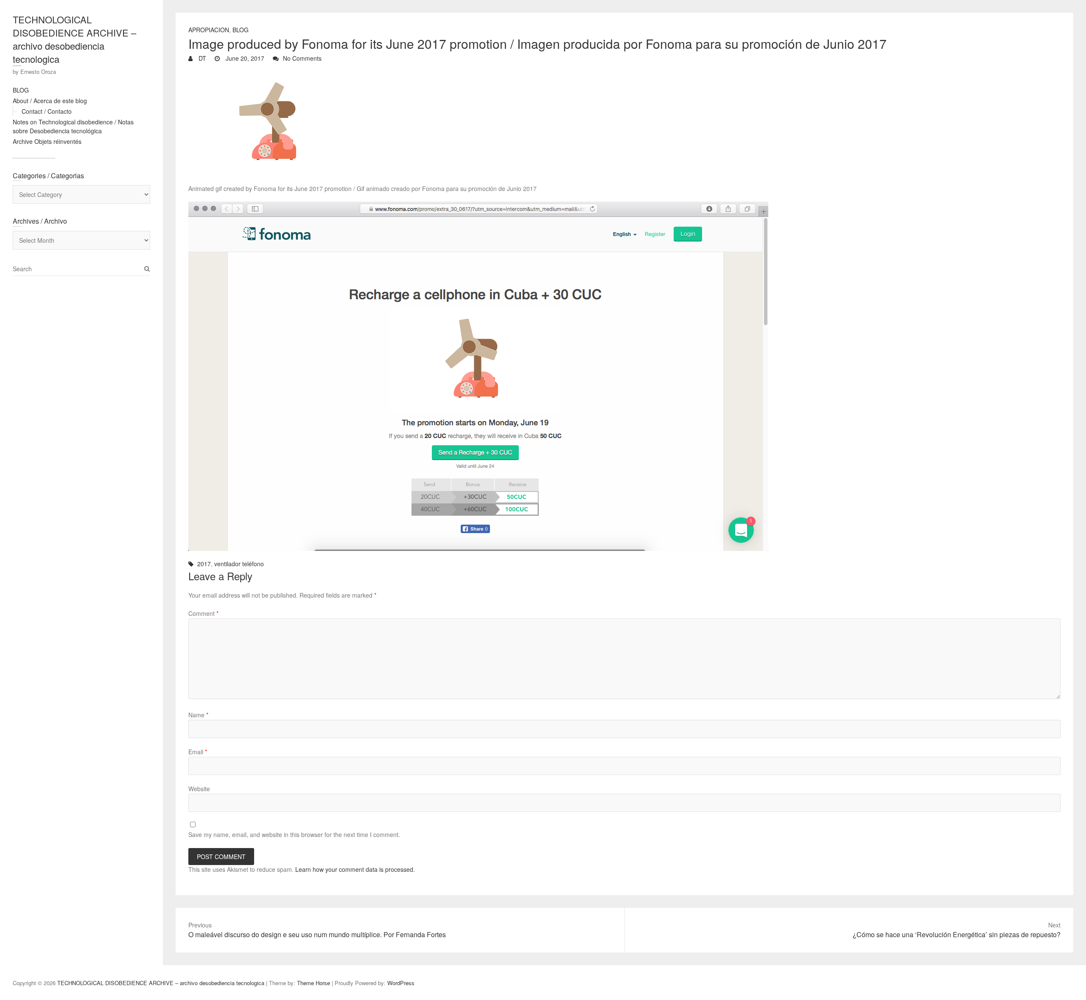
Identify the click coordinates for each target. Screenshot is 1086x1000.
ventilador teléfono (239, 563)
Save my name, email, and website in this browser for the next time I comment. (294, 834)
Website (199, 788)
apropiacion (208, 29)
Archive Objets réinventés (47, 141)
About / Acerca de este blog (50, 100)
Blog (240, 29)
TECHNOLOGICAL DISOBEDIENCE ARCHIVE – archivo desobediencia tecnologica (74, 39)
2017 (204, 563)
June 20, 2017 (244, 58)
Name (198, 715)
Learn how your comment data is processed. (355, 869)
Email (197, 751)
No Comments (302, 58)
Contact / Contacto (47, 111)
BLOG (21, 90)
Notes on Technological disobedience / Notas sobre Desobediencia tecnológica (73, 126)
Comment (203, 613)
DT (201, 58)
